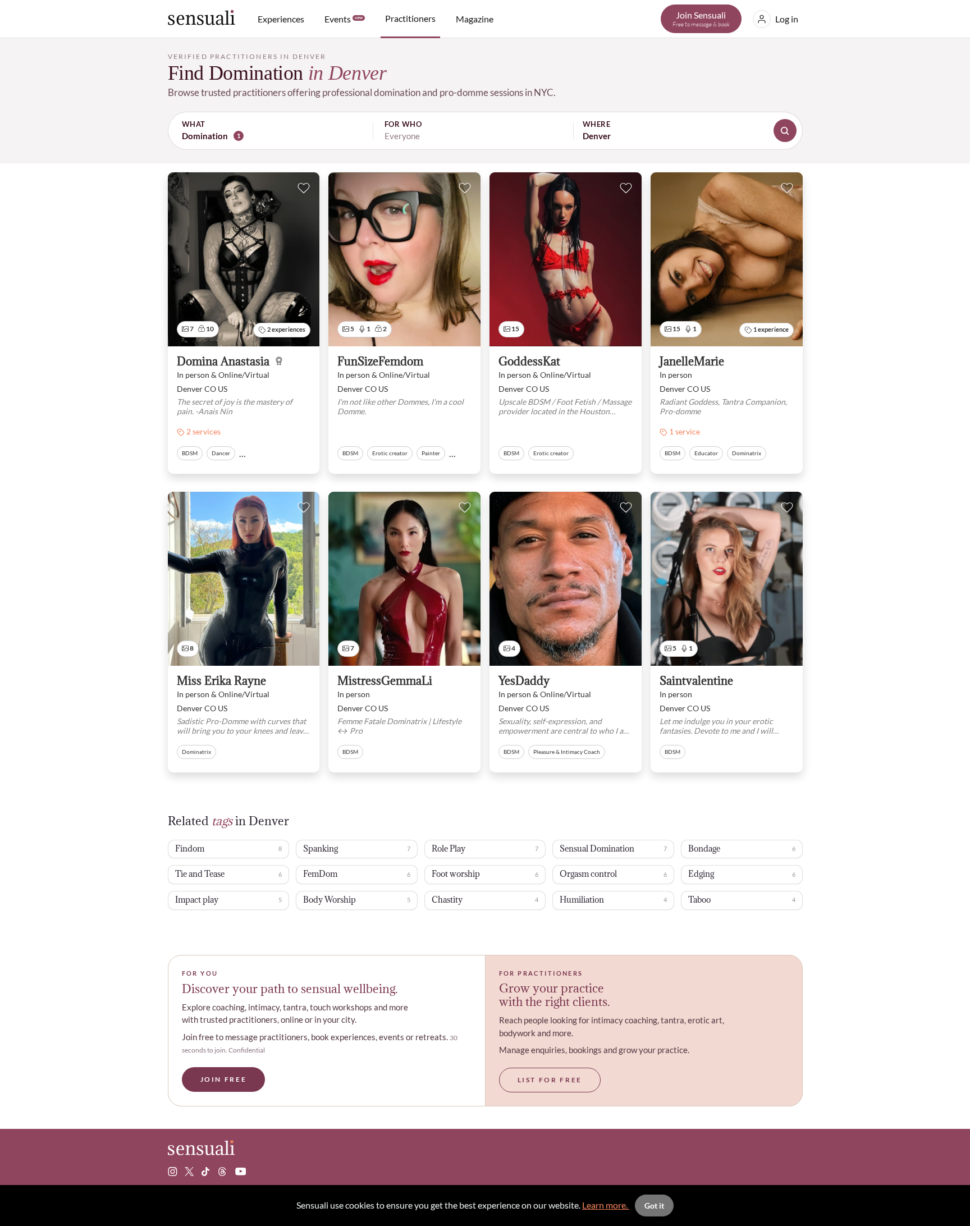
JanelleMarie (692, 361)
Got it (654, 1205)
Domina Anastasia (223, 361)
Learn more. (605, 1205)
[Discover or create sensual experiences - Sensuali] (201, 19)
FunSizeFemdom (380, 361)
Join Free (223, 1079)
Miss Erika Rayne (221, 681)
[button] (485, 131)
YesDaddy (524, 681)
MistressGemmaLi (384, 681)
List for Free (550, 1080)
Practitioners (410, 18)
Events (343, 18)
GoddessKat (529, 361)
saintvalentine (696, 681)
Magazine (474, 18)
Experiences (281, 18)
